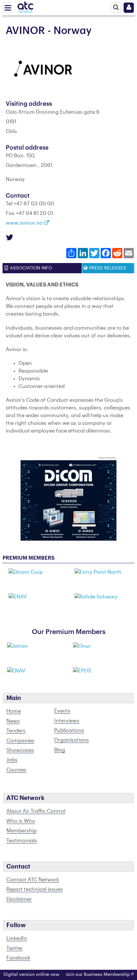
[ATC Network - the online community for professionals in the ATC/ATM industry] (25, 6)
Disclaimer (19, 899)
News (13, 721)
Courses (16, 769)
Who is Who (20, 821)
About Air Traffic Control (35, 811)
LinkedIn (16, 938)
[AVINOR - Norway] (44, 69)
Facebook (18, 957)
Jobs (12, 759)
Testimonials (21, 840)
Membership (21, 830)
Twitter (14, 948)
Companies (20, 740)
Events (62, 710)
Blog (59, 750)
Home (13, 711)
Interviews (66, 720)
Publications (69, 730)
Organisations (71, 740)
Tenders (15, 730)
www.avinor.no (25, 223)
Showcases (20, 750)
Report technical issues (34, 889)
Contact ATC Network (32, 879)
